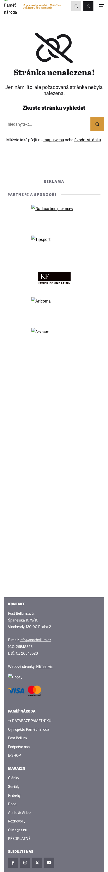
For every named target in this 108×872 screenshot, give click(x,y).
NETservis (44, 666)
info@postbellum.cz (35, 639)
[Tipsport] (54, 247)
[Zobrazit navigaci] (101, 6)
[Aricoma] (54, 308)
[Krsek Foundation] (54, 277)
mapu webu (53, 139)
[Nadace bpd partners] (54, 216)
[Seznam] (54, 339)
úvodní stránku (87, 139)
